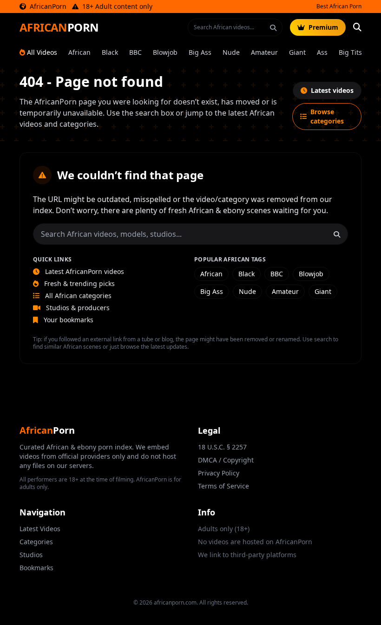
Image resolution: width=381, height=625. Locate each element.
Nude (231, 52)
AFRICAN (59, 27)
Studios (31, 554)
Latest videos (332, 90)
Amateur (264, 52)
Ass (322, 52)
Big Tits (350, 52)
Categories (36, 541)
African (79, 52)
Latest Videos (40, 528)
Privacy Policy (218, 473)
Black (110, 52)
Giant (297, 52)
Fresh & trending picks (78, 283)
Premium (323, 27)
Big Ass (200, 52)
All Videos (42, 52)
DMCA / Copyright (226, 460)
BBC (135, 52)
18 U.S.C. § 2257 (222, 447)
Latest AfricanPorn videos (83, 271)
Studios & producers (77, 307)
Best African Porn (338, 6)
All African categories (77, 295)
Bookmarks (36, 567)
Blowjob (165, 52)
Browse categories (327, 116)
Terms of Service (223, 486)
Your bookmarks (67, 319)
